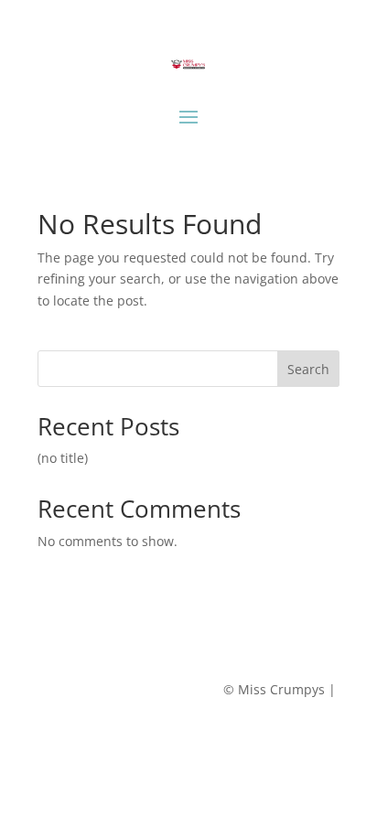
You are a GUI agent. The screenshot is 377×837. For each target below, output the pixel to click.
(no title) (63, 458)
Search (308, 369)
